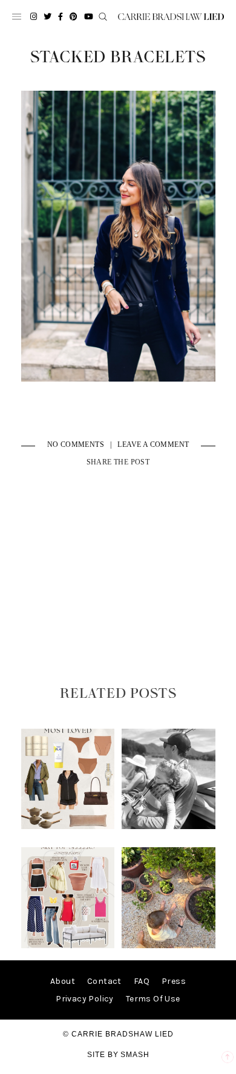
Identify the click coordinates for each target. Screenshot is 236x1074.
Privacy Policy (85, 999)
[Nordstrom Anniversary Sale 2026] (67, 826)
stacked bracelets (118, 57)
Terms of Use (153, 999)
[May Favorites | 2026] (67, 945)
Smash (134, 1054)
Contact (104, 981)
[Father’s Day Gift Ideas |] (168, 826)
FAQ (141, 981)
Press (174, 981)
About (62, 981)
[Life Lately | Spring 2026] (168, 945)
